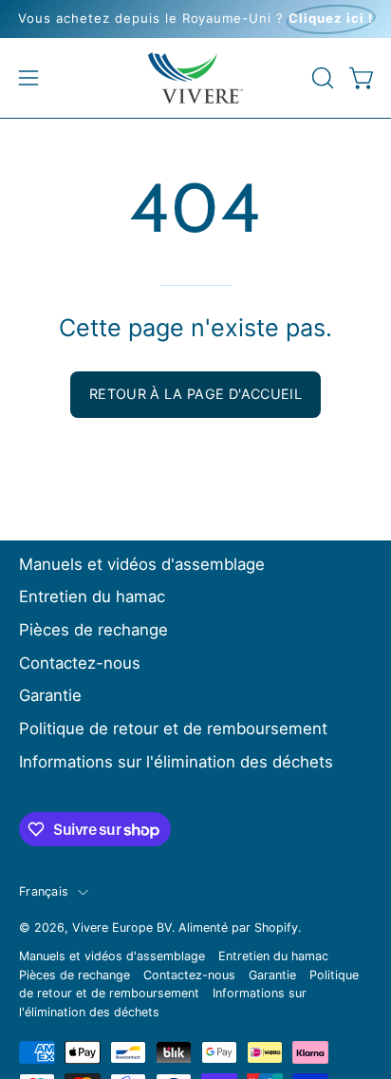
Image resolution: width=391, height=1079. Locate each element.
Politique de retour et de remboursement (173, 728)
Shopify (276, 927)
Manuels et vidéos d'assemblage (142, 564)
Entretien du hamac (92, 596)
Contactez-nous (79, 662)
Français (43, 891)
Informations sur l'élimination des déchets (176, 761)
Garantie (50, 695)
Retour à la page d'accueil (195, 394)
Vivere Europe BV (122, 927)
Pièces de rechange (93, 629)
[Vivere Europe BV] (195, 78)
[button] (320, 78)
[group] (195, 19)
